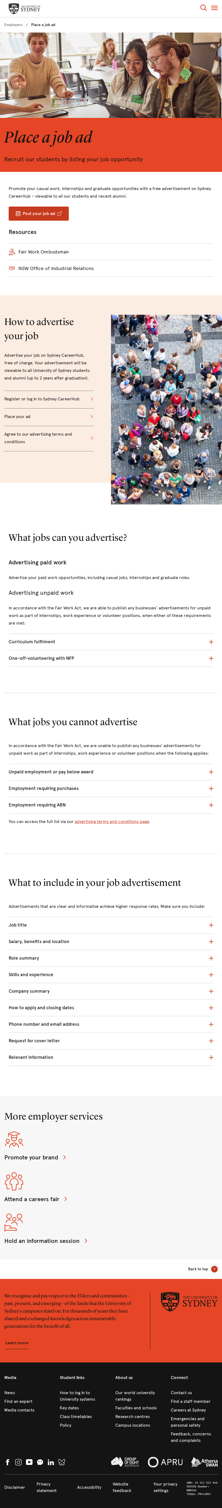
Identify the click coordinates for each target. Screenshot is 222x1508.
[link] (13, 25)
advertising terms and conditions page (112, 821)
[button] (203, 9)
